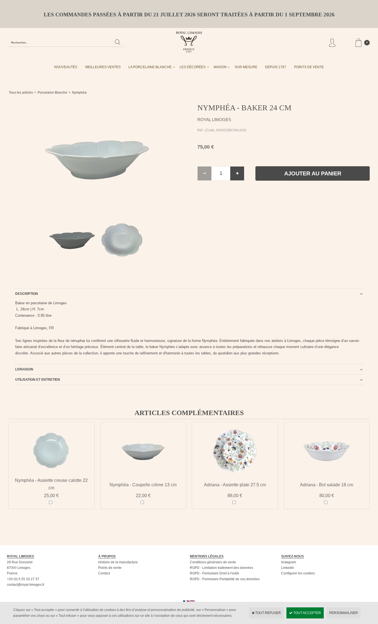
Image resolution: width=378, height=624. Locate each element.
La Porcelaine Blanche (150, 67)
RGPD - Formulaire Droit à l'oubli (214, 573)
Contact (104, 573)
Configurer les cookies (298, 573)
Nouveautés (65, 67)
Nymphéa (79, 92)
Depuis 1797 (275, 67)
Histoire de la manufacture (118, 562)
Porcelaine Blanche (52, 92)
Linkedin (287, 568)
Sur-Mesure (246, 67)
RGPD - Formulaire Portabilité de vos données (225, 579)
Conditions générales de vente (213, 562)
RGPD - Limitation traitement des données (221, 568)
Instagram (288, 562)
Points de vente (109, 568)
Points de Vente (309, 67)
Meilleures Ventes (103, 67)
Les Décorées (193, 67)
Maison (220, 67)
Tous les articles (21, 92)
